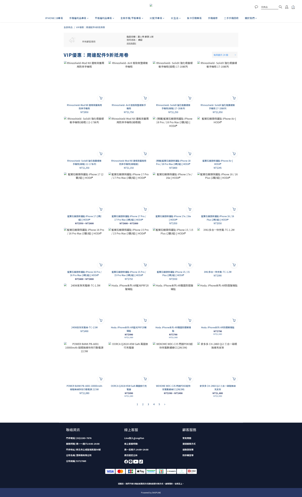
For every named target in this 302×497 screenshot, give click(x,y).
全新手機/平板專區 (130, 18)
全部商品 (68, 27)
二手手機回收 (231, 18)
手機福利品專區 (77, 18)
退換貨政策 (187, 449)
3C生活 (175, 18)
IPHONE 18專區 (54, 18)
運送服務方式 (189, 443)
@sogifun (138, 438)
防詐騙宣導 (187, 455)
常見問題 (186, 438)
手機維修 (213, 18)
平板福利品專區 (103, 18)
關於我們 (250, 18)
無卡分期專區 (194, 18)
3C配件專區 (156, 18)
